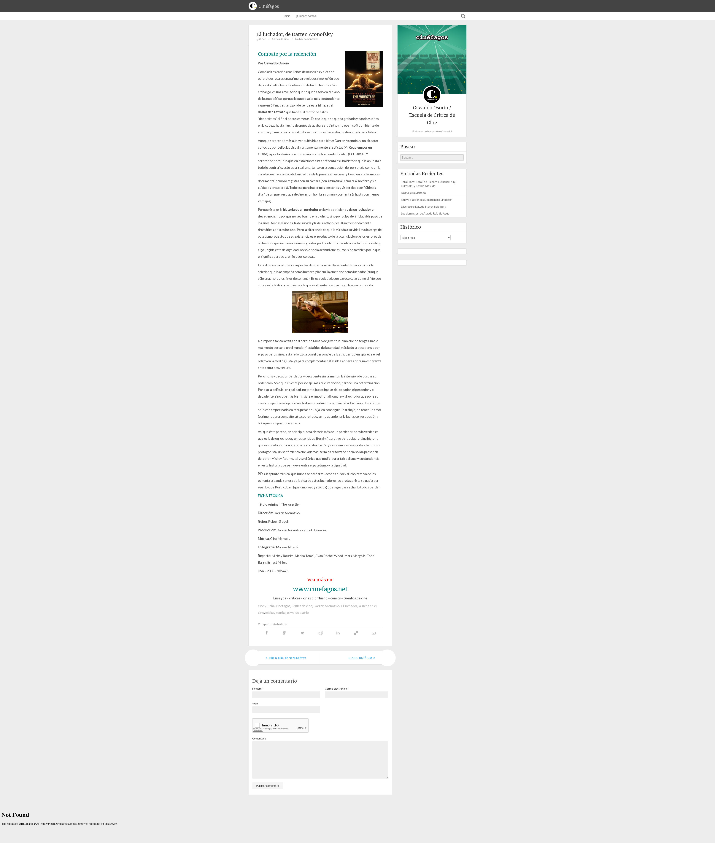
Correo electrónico (337, 688)
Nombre (257, 688)
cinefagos (283, 606)
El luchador (349, 606)
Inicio (287, 16)
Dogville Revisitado (413, 192)
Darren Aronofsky (327, 606)
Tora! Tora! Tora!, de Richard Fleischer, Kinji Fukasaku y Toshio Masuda (428, 184)
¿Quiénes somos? (306, 16)
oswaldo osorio (298, 612)
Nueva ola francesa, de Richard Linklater (426, 199)
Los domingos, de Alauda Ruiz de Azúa (425, 213)
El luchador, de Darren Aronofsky (295, 34)
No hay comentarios (306, 38)
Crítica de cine (280, 38)
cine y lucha (266, 606)
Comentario (259, 738)
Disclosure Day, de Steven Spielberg (423, 206)
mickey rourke (275, 612)
